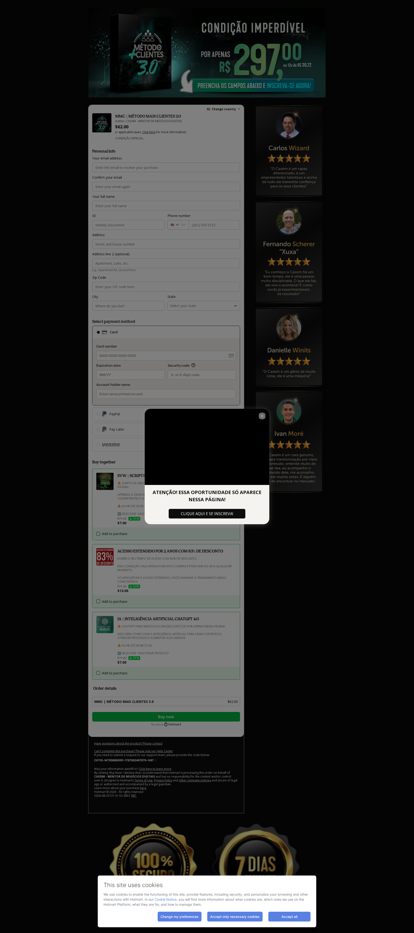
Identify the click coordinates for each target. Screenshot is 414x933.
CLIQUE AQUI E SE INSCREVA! (207, 513)
